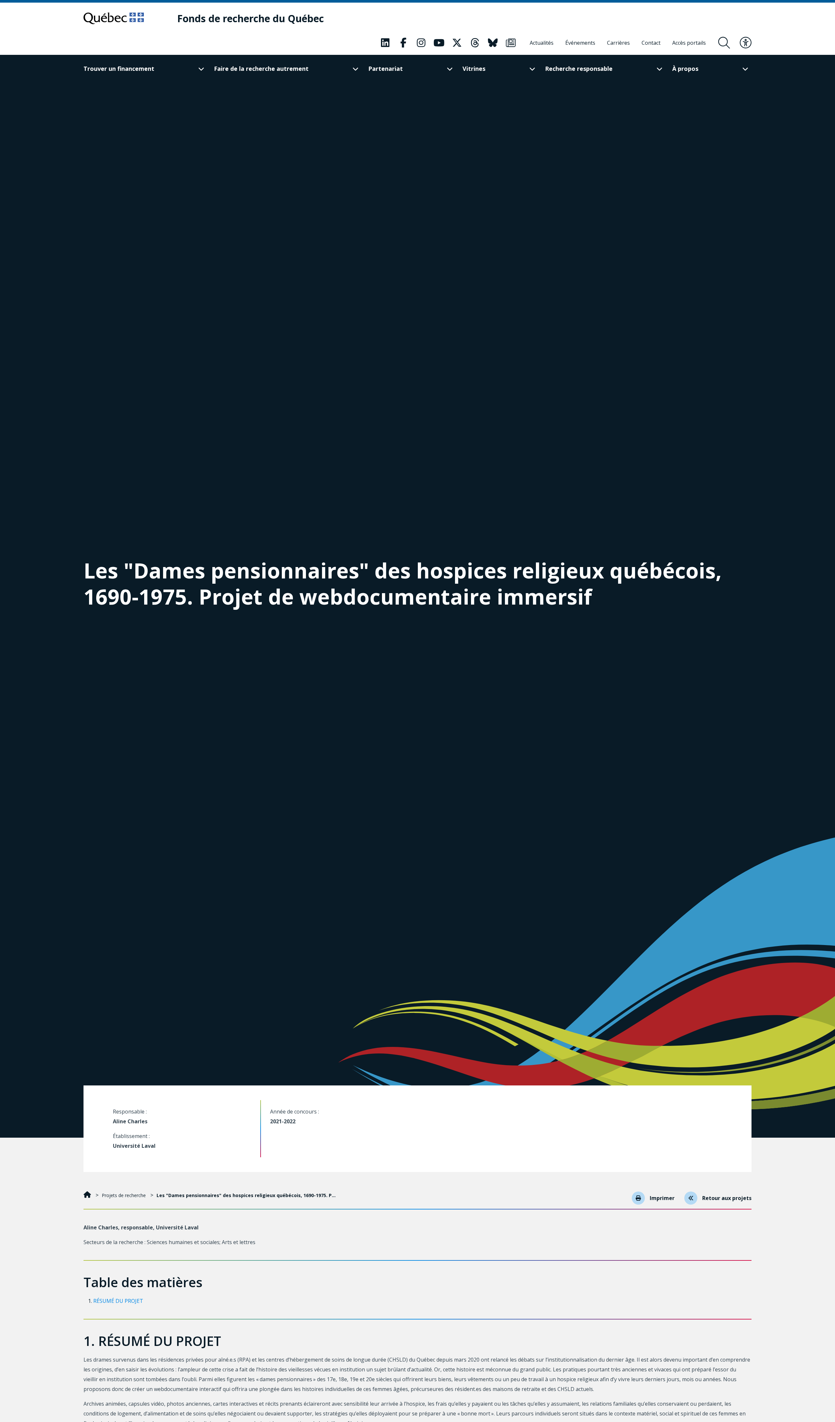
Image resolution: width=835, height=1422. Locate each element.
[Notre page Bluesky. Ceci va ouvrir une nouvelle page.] (492, 42)
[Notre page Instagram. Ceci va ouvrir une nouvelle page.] (421, 42)
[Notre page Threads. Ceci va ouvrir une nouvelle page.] (474, 42)
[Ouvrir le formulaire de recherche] (724, 43)
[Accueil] (88, 1195)
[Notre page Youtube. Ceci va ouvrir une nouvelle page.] (439, 42)
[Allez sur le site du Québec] (114, 18)
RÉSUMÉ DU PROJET (118, 1300)
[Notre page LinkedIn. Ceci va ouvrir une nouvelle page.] (385, 42)
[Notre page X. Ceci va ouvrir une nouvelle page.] (456, 42)
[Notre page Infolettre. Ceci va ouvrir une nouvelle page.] (510, 42)
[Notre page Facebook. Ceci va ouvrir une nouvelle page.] (403, 42)
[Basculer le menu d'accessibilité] (746, 43)
